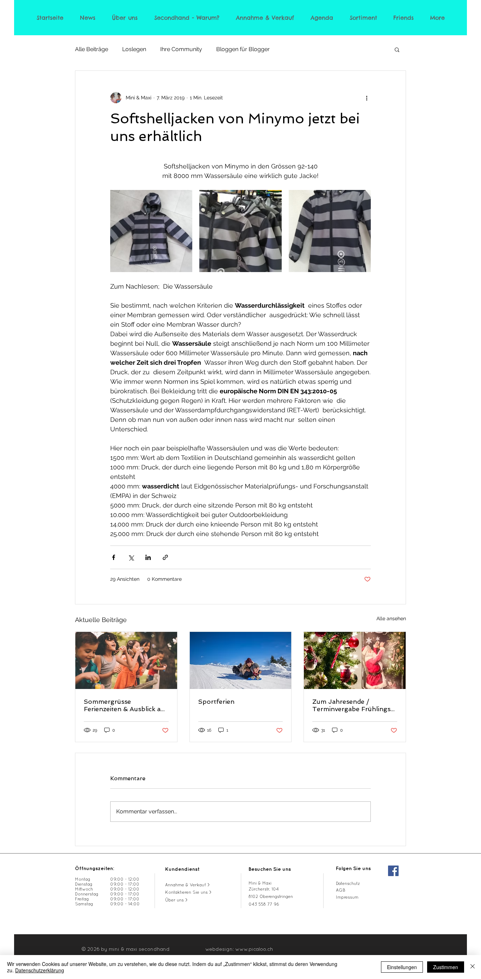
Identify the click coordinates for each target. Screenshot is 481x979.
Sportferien (216, 701)
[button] (397, 49)
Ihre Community (181, 49)
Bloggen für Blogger (243, 49)
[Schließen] (472, 967)
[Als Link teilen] (165, 557)
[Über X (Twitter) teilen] (130, 557)
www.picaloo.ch (254, 949)
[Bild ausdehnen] (151, 231)
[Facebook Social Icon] (393, 871)
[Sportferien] (241, 660)
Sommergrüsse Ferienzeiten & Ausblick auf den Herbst (125, 705)
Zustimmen (445, 967)
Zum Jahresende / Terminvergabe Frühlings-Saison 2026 (353, 705)
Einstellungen (402, 967)
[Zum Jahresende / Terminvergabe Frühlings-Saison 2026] (355, 660)
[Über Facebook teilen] (113, 557)
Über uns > (176, 900)
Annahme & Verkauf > (187, 885)
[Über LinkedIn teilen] (148, 557)
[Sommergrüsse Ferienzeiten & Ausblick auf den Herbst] (126, 660)
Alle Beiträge (91, 49)
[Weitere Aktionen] (366, 97)
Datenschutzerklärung (39, 970)
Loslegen (134, 49)
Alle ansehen (391, 618)
